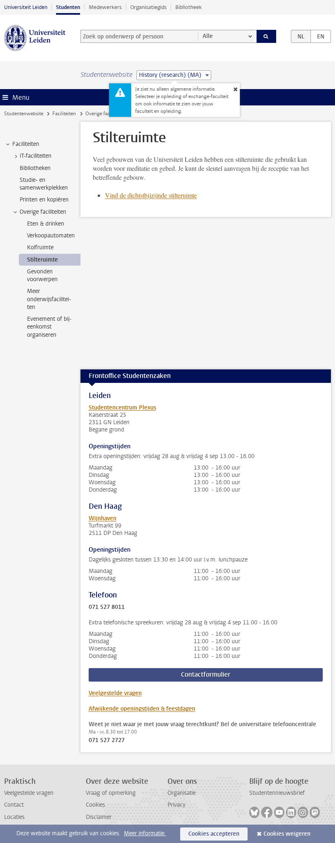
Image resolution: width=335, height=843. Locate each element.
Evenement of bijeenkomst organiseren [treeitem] (49, 327)
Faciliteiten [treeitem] (25, 144)
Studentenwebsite (23, 113)
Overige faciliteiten (105, 113)
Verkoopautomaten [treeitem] (51, 235)
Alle (208, 36)
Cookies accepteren (213, 834)
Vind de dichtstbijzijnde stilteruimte (151, 195)
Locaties (14, 817)
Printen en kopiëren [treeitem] (44, 199)
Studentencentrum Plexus (122, 407)
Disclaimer (99, 817)
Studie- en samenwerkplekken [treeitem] (44, 184)
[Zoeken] (266, 36)
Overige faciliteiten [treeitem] (43, 212)
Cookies (95, 805)
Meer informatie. (145, 833)
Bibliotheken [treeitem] (35, 168)
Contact (14, 805)
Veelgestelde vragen (115, 693)
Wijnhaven (102, 518)
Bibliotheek (188, 7)
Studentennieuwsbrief (277, 793)
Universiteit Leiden (25, 7)
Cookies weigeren (287, 834)
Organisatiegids (148, 7)
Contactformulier (205, 674)
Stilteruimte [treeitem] (42, 260)
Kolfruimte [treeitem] (40, 247)
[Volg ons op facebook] (266, 812)
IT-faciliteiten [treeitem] (35, 156)
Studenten (68, 7)
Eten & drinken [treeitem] (45, 224)
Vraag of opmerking (111, 793)
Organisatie (182, 793)
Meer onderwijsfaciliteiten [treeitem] (49, 299)
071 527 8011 (107, 607)
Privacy (176, 805)
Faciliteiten (64, 113)
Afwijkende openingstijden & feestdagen (142, 709)
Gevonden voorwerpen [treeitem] (42, 275)
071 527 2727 (107, 740)
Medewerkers (105, 7)
